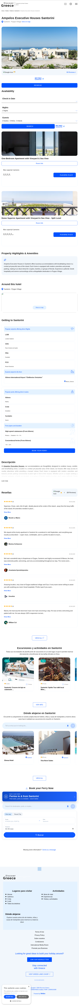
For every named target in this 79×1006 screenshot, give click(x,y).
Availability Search (66, 175)
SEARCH (29, 126)
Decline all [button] (23, 997)
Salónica (10, 897)
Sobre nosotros (39, 938)
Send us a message (49, 850)
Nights (5, 107)
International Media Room (39, 945)
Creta (9, 899)
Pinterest (45, 984)
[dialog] (16, 994)
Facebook (31, 984)
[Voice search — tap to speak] (68, 725)
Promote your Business (39, 948)
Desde (6, 819)
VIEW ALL (38, 638)
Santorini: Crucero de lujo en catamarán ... (14, 688)
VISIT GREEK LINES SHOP (39, 974)
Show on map (39, 307)
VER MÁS (39, 705)
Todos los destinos (13, 903)
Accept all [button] (9, 997)
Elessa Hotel (8, 760)
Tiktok (48, 983)
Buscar (41, 835)
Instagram (34, 984)
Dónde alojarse (12, 914)
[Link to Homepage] (8, 8)
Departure (7, 826)
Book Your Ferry (39, 450)
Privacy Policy (39, 935)
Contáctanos (39, 942)
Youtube (41, 984)
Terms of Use (39, 932)
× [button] (28, 986)
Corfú (9, 901)
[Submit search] (73, 725)
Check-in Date (8, 99)
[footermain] (39, 869)
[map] (65, 4)
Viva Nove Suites (47, 760)
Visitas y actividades (51, 899)
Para (44, 819)
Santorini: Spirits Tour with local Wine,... (52, 688)
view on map (26, 22)
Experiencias (48, 897)
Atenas (9, 894)
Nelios (43, 993)
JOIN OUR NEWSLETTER (39, 959)
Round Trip (17, 814)
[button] (16, 1001)
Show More (7, 512)
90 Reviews (71, 72)
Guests (5, 118)
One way (8, 814)
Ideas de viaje (48, 894)
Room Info (39, 163)
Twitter (38, 983)
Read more (14, 993)
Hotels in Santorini (15, 11)
